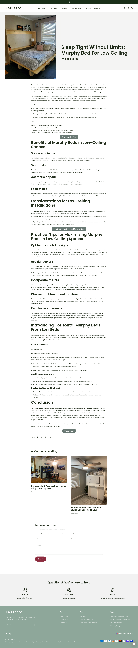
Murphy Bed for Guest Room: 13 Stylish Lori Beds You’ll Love (86, 508)
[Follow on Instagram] (10, 634)
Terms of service (19, 642)
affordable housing (61, 85)
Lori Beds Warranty (116, 623)
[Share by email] (50, 437)
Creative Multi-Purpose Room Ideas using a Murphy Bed (48, 487)
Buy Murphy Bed (69, 137)
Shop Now (69, 431)
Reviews (88, 8)
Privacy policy (9, 642)
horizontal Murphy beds (78, 250)
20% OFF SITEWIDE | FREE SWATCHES (69, 2)
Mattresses (53, 8)
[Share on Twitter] (41, 437)
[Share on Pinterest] (45, 437)
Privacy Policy (70, 533)
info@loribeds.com (118, 598)
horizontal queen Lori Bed (42, 357)
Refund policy (30, 642)
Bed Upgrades (76, 8)
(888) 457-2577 (28, 598)
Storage (64, 8)
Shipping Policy (115, 626)
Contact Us (63, 623)
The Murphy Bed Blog (87, 619)
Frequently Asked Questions (119, 616)
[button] (134, 644)
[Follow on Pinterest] (14, 634)
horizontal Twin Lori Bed (54, 364)
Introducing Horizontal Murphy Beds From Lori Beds (48, 132)
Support (97, 8)
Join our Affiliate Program (88, 623)
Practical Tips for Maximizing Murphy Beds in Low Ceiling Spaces (52, 130)
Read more (34, 492)
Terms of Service (81, 533)
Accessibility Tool (73, 642)
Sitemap (48, 642)
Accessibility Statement (59, 642)
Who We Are (64, 616)
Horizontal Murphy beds (41, 108)
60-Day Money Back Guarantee (120, 619)
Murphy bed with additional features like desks (56, 114)
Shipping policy (40, 642)
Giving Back (64, 619)
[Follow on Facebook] (6, 634)
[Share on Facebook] (37, 437)
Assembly (83, 616)
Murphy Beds (41, 8)
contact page (71, 598)
